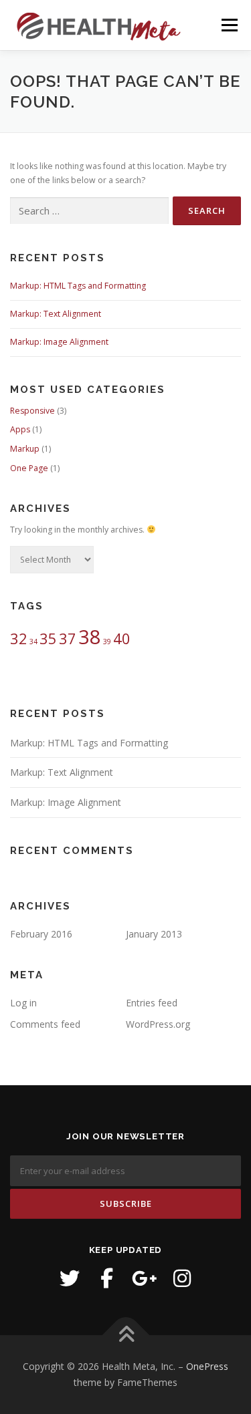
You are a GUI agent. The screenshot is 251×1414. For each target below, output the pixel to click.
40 (122, 638)
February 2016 (41, 934)
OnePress (207, 1366)
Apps (20, 429)
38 (89, 636)
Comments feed (45, 1024)
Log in (23, 1002)
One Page (29, 468)
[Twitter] (70, 1278)
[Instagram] (182, 1278)
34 (33, 641)
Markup (24, 448)
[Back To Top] (125, 1335)
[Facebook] (107, 1278)
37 (67, 638)
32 (18, 638)
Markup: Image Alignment (59, 341)
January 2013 (154, 934)
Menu (229, 25)
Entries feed (151, 1002)
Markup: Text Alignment (55, 313)
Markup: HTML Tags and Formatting (78, 285)
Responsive (32, 410)
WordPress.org (158, 1024)
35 (48, 638)
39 (107, 641)
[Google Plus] (145, 1278)
